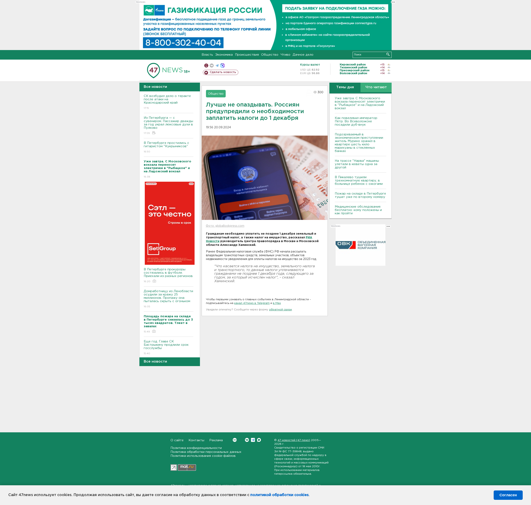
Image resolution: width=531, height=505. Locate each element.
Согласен (508, 495)
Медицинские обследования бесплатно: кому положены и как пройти (358, 210)
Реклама (216, 440)
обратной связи (280, 310)
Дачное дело (303, 54)
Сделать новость (223, 72)
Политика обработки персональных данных (206, 452)
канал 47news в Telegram (252, 303)
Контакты (196, 440)
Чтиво (285, 54)
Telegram (253, 440)
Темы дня (345, 87)
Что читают (376, 87)
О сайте (177, 440)
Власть (207, 54)
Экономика (224, 54)
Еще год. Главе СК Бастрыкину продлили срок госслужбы (166, 347)
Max (259, 440)
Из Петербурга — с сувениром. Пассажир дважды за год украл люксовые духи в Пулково (168, 125)
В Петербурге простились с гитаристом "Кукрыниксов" (166, 147)
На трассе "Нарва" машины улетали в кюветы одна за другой (357, 164)
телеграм (217, 65)
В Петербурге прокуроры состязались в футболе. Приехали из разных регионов (168, 275)
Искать (388, 54)
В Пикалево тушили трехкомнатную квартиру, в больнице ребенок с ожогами (359, 180)
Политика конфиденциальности (196, 448)
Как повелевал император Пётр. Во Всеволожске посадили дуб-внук (356, 121)
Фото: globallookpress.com (225, 226)
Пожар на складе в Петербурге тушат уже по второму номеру (360, 195)
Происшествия (247, 54)
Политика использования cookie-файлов (203, 456)
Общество (269, 54)
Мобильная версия (206, 65)
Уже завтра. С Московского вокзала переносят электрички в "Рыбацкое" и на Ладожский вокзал (360, 103)
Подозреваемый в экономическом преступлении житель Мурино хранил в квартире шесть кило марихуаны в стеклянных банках (359, 142)
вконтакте (212, 65)
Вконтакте (247, 440)
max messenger (222, 65)
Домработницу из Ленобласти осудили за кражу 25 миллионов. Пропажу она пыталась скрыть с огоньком (168, 299)
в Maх (277, 303)
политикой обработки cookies (279, 495)
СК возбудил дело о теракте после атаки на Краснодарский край (167, 102)
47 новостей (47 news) (294, 440)
